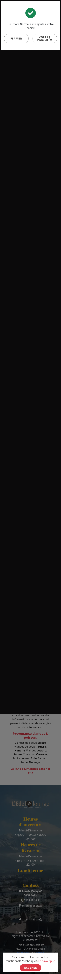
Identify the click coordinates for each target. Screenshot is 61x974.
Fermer (16, 38)
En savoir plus (46, 961)
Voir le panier (44, 38)
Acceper (30, 967)
